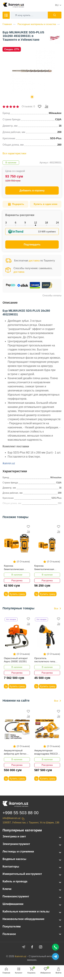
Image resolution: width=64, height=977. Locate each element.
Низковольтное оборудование (23, 919)
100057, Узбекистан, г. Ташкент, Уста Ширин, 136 (31, 822)
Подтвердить (32, 244)
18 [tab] (46, 222)
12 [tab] (35, 222)
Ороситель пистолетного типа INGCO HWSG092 (44, 660)
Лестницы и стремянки (18, 851)
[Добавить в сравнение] (46, 106)
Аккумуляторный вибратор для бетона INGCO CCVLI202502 (16, 752)
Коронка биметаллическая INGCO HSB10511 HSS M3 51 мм (16, 567)
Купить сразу (17, 594)
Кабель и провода (15, 881)
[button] (32, 97)
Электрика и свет (14, 836)
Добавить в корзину (32, 190)
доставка (34, 260)
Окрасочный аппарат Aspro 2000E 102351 (16, 660)
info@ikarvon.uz (12, 818)
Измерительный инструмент (22, 873)
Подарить (18, 204)
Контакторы (11, 866)
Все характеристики (14, 153)
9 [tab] (25, 222)
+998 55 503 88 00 (21, 812)
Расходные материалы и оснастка (37, 24)
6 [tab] (15, 222)
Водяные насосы (14, 859)
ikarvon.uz (9, 463)
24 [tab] (57, 222)
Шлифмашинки (13, 904)
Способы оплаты (51, 295)
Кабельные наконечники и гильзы (26, 911)
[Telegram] (23, 947)
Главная (7, 24)
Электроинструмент (16, 844)
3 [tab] (6, 222)
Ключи (7, 888)
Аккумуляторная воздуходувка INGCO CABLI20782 (46, 752)
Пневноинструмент (16, 896)
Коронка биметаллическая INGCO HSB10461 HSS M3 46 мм (47, 567)
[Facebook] (32, 947)
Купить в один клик (45, 204)
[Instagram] (40, 947)
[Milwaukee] (54, 37)
